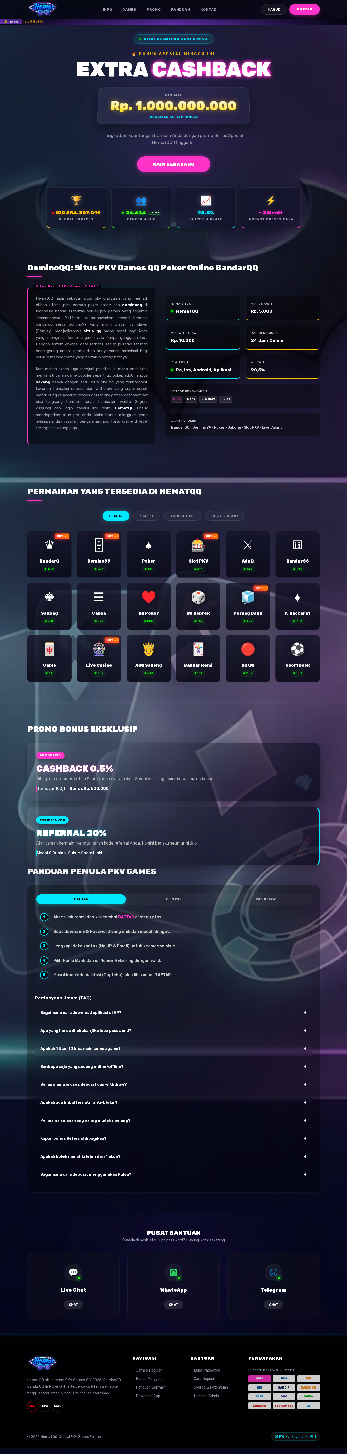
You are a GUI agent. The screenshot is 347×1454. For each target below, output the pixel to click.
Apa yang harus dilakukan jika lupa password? (173, 1030)
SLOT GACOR (225, 516)
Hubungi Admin (206, 1396)
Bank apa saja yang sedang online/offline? (173, 1066)
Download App (148, 1396)
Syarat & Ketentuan (211, 1387)
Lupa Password (207, 1370)
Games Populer (149, 1370)
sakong (43, 382)
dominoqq (132, 305)
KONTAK (208, 9)
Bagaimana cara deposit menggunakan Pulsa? (173, 1174)
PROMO (154, 9)
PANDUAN (180, 9)
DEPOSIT (173, 899)
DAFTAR (304, 9)
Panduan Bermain (151, 1387)
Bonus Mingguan (150, 1379)
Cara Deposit (205, 1379)
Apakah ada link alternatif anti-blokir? (173, 1102)
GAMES (129, 9)
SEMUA (116, 516)
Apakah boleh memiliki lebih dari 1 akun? (173, 1156)
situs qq (92, 331)
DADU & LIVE (182, 516)
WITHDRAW (266, 899)
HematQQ (124, 408)
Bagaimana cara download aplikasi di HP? (173, 1012)
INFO (107, 9)
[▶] (49, 554)
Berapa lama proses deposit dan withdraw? (173, 1084)
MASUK (273, 9)
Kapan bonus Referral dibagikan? (173, 1138)
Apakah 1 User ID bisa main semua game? (173, 1048)
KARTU (146, 516)
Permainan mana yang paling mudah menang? (173, 1120)
